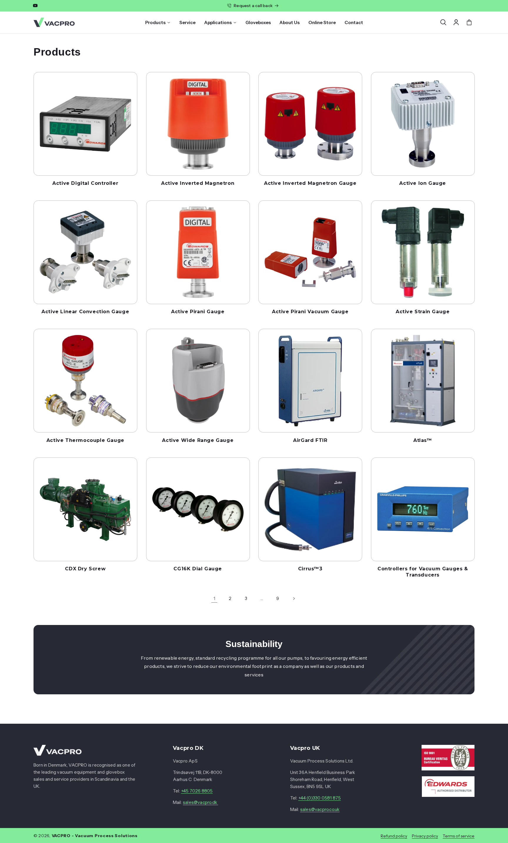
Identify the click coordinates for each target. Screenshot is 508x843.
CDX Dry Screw (85, 569)
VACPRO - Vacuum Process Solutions (95, 835)
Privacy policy (425, 835)
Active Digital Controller (85, 183)
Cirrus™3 (310, 569)
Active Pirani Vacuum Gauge (310, 311)
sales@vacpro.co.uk (320, 809)
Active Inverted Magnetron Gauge (310, 183)
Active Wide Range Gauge (197, 440)
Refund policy (394, 835)
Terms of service (458, 835)
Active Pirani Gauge (197, 311)
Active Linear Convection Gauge (85, 311)
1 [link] (214, 598)
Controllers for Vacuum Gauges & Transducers (422, 572)
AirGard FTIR (310, 440)
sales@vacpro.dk (200, 802)
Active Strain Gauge (422, 311)
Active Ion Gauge (422, 183)
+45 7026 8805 (197, 791)
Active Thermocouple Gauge (85, 440)
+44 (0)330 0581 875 (319, 798)
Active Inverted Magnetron (197, 183)
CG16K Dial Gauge (197, 569)
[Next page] (293, 598)
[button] (443, 22)
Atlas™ (422, 440)
